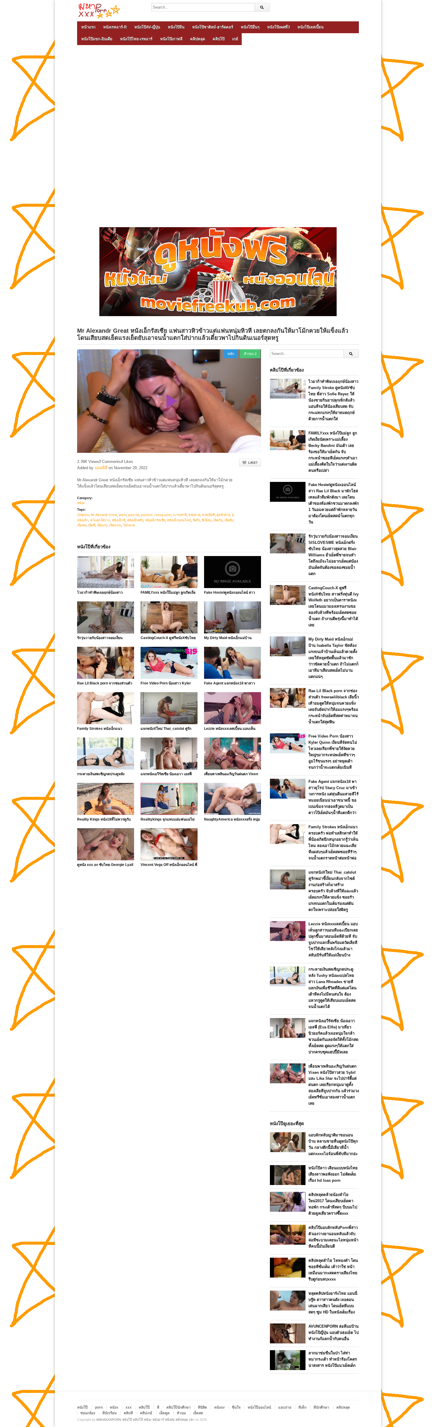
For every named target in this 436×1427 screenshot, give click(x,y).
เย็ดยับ (229, 520)
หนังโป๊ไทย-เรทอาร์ (136, 39)
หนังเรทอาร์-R (115, 27)
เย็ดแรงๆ (115, 525)
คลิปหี (128, 1413)
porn (99, 1407)
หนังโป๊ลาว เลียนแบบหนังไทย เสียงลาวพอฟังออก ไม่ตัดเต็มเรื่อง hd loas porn (333, 1174)
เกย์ (235, 39)
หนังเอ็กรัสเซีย (155, 520)
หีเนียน (206, 520)
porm (122, 515)
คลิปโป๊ (219, 39)
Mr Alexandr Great (104, 515)
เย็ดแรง (102, 525)
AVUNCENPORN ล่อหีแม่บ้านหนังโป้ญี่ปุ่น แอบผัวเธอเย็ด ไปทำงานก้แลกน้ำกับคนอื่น (333, 1332)
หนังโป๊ (82, 1407)
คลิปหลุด (197, 39)
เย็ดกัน (218, 520)
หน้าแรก (88, 27)
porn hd (133, 515)
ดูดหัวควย (223, 515)
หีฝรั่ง (196, 520)
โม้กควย (129, 525)
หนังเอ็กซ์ (118, 520)
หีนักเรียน (109, 1413)
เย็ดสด (81, 525)
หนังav (219, 1407)
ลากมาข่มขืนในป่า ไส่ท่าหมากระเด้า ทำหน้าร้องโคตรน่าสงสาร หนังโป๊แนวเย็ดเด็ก (332, 1359)
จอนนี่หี (101, 468)
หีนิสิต (202, 1407)
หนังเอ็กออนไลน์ (179, 520)
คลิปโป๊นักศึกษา (178, 1407)
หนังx (81, 503)
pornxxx (147, 515)
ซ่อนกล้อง (87, 1413)
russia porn (163, 515)
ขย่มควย (194, 515)
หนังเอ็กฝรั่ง (135, 520)
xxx (128, 1407)
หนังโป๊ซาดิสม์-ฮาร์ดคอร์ (212, 27)
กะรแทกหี (180, 515)
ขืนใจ (236, 1407)
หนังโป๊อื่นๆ (250, 27)
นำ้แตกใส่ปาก (100, 520)
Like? (253, 462)
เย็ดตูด (164, 1413)
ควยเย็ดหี (208, 515)
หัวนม (181, 1413)
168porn (83, 515)
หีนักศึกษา (321, 1407)
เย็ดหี (91, 525)
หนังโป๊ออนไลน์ (259, 1407)
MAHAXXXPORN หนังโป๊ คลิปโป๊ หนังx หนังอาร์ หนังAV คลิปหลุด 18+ (145, 1419)
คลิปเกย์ (146, 1413)
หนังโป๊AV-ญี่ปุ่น (147, 27)
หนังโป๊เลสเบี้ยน (310, 27)
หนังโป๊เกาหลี (171, 39)
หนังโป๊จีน (176, 27)
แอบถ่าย (284, 1407)
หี (158, 1407)
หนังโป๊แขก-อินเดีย (96, 39)
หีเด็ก (302, 1407)
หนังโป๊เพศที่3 (278, 27)
